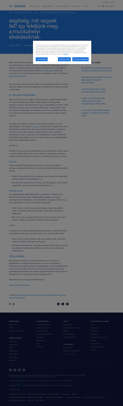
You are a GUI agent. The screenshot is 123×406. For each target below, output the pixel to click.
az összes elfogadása (80, 59)
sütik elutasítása (64, 59)
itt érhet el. (65, 54)
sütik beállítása (42, 59)
